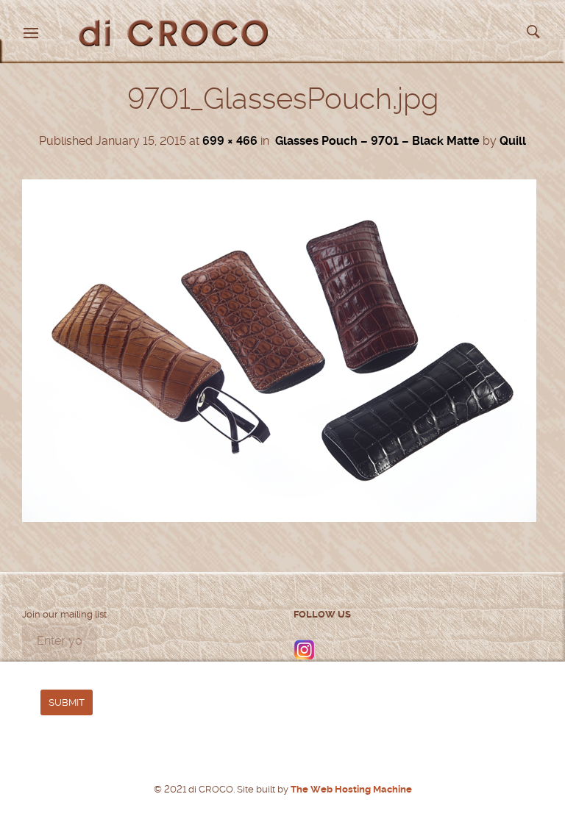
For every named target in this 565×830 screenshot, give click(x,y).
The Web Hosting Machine (350, 789)
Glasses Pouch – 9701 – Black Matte (377, 141)
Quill (513, 141)
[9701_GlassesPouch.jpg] (279, 518)
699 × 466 (229, 141)
